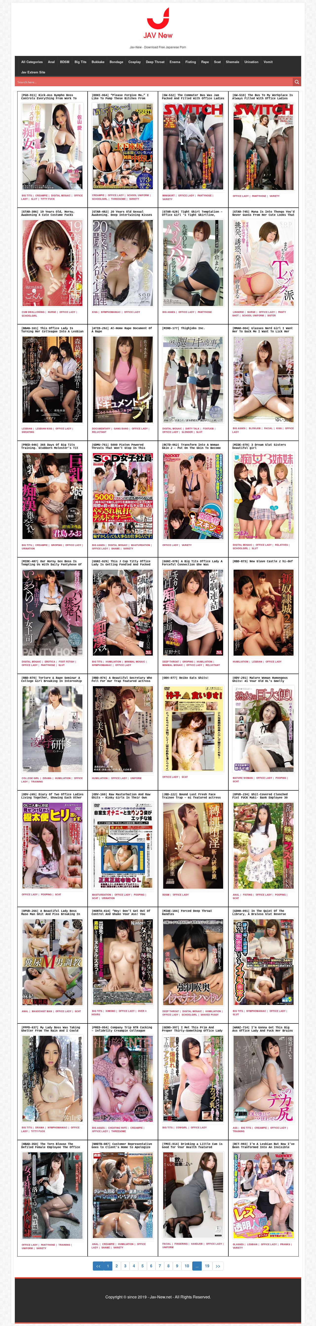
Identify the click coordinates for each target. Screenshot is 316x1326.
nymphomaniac (111, 312)
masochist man (42, 1011)
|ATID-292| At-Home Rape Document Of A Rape (122, 330)
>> (218, 1266)
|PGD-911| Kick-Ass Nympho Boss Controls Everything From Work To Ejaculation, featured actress (49, 98)
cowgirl (181, 1127)
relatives (281, 544)
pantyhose (205, 195)
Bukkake (98, 61)
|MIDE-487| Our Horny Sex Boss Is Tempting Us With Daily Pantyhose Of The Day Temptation (51, 565)
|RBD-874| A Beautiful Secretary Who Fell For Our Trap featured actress (122, 679)
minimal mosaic (135, 661)
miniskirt (168, 195)
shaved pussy (209, 1014)
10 (187, 1266)
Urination (251, 61)
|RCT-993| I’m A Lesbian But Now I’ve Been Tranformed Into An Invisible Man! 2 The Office (263, 1147)
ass (235, 1127)
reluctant (99, 432)
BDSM (64, 61)
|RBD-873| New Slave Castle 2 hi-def (262, 561)
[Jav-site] (158, 23)
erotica (50, 661)
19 (207, 1266)
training (37, 781)
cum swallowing (33, 312)
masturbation (140, 545)
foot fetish (66, 661)
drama (47, 778)
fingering (181, 1243)
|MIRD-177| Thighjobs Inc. (183, 328)
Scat (217, 61)
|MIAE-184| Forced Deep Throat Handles (187, 912)
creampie (41, 195)
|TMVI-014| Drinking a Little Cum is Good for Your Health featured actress (192, 1147)
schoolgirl (100, 199)
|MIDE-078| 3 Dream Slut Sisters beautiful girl (259, 446)
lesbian (27, 428)
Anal (51, 61)
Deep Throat (155, 61)
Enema (175, 61)
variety (134, 199)
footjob (208, 428)
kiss (95, 312)
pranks (285, 1244)
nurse (52, 312)
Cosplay (134, 61)
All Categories (32, 61)
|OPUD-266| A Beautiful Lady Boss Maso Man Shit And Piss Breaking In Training (50, 914)
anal (236, 894)
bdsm (165, 894)
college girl (30, 778)
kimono (110, 1011)
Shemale (232, 61)
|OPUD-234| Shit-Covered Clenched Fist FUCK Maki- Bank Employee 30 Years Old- (260, 798)
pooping (281, 778)
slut (34, 199)
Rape (205, 61)
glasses (238, 1244)
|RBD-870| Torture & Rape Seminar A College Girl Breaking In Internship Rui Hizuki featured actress (51, 681)
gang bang (121, 428)
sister (271, 315)
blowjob (255, 428)
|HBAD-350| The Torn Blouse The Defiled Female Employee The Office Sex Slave (50, 1147)
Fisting (190, 61)
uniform (135, 778)
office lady (116, 195)
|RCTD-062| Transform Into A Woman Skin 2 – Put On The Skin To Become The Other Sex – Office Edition (191, 448)
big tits (27, 195)
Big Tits (80, 61)
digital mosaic (61, 195)
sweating (28, 432)
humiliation (113, 661)
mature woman (243, 778)
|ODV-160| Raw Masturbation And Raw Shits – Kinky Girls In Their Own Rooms (121, 798)
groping (56, 545)
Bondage (116, 61)
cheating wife (117, 1127)
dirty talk (192, 428)
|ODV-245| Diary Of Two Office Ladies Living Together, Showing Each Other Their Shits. (52, 798)
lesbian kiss (44, 428)
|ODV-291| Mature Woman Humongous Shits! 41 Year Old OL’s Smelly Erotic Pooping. (260, 681)
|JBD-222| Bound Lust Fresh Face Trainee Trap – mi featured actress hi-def (191, 798)
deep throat (170, 661)
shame (115, 548)
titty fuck (48, 199)
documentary (101, 428)
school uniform (138, 195)
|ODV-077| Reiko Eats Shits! (185, 678)
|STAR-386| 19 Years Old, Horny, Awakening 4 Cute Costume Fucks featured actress (48, 215)
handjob (197, 1243)
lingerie (238, 312)
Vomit (268, 61)
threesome (118, 199)
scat (185, 777)
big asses (168, 312)
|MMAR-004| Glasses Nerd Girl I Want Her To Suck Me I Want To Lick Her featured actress (262, 332)
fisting (247, 894)
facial (268, 428)
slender (187, 432)
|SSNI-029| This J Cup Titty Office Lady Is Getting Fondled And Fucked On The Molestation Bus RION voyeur (121, 565)
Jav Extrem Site (33, 72)
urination (28, 548)
